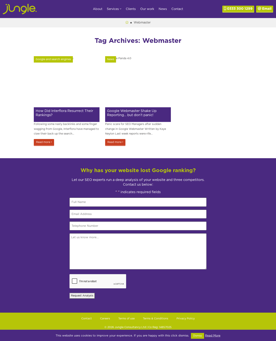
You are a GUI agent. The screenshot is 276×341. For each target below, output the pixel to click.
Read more (43, 142)
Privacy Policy (185, 318)
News (163, 9)
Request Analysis (82, 295)
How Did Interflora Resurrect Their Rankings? (64, 113)
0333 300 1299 (239, 9)
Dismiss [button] (197, 336)
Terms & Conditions (155, 318)
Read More (212, 335)
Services (113, 9)
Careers (105, 318)
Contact (177, 9)
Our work (147, 9)
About (97, 9)
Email (266, 9)
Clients (131, 9)
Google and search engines (53, 59)
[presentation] (98, 281)
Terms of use (126, 318)
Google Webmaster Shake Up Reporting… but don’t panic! (132, 113)
